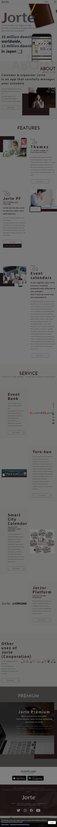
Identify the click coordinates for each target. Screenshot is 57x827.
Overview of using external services (19, 824)
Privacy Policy (5, 824)
